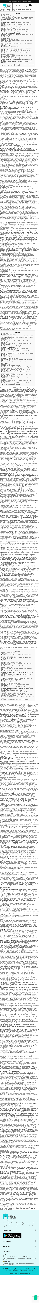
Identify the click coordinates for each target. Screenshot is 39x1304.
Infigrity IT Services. (27, 1270)
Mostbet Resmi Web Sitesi (9, 30)
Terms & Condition (24, 1273)
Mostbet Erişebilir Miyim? (8, 16)
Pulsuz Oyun (5, 14)
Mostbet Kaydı (5, 45)
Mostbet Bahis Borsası (8, 28)
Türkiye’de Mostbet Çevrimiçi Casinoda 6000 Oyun (16, 678)
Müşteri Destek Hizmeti (8, 652)
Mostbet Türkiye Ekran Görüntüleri (11, 671)
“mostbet (4, 21)
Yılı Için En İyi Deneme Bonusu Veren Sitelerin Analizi (17, 17)
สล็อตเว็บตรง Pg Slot (7, 661)
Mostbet (3, 659)
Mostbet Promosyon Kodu (9, 680)
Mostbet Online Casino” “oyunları (11, 662)
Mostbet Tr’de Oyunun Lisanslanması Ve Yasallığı (15, 677)
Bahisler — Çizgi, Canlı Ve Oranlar (11, 679)
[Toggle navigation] (35, 6)
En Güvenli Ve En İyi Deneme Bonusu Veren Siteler (16, 55)
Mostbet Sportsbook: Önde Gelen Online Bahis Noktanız (15, 22)
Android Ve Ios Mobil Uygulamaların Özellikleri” (15, 699)
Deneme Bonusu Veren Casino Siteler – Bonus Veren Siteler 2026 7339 (16, 41)
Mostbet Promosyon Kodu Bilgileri (11, 27)
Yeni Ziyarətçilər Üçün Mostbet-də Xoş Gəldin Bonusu (17, 18)
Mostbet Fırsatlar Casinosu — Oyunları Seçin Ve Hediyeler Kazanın (15, 666)
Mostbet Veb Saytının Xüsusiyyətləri (11, 49)
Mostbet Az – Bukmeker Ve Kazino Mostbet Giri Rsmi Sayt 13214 (17, 672)
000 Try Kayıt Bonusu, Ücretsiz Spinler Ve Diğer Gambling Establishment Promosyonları (15, 692)
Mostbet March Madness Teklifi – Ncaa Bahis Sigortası (17, 687)
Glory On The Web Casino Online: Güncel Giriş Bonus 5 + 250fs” (17, 697)
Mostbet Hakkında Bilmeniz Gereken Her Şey (14, 29)
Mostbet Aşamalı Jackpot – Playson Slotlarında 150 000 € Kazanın (16, 664)
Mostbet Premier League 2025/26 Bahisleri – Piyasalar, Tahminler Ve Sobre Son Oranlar (17, 32)
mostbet (4, 131)
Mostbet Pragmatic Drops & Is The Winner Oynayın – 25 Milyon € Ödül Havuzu (17, 675)
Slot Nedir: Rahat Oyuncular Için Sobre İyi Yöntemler (17, 694)
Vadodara (7, 1261)
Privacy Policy (13, 1273)
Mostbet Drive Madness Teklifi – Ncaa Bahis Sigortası (16, 48)
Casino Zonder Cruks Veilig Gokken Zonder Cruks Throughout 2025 (16, 657)
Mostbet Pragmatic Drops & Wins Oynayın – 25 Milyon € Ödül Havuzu (17, 35)
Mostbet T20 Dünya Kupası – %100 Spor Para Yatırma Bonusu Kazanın (17, 688)
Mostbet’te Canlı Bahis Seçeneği (10, 46)
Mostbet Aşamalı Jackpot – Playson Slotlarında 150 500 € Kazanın (16, 25)
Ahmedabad (8, 1255)
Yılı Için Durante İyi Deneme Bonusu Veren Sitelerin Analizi (16, 59)
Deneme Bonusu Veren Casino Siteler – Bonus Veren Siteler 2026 (16, 43)
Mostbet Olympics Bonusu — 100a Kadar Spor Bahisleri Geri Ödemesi (15, 53)
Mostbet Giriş (5, 37)
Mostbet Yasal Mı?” (6, 38)
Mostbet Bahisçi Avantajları (9, 39)
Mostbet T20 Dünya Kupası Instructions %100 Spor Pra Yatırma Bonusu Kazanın (16, 51)
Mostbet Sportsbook (7, 19)
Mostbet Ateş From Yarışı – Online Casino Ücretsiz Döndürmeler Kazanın (16, 655)
